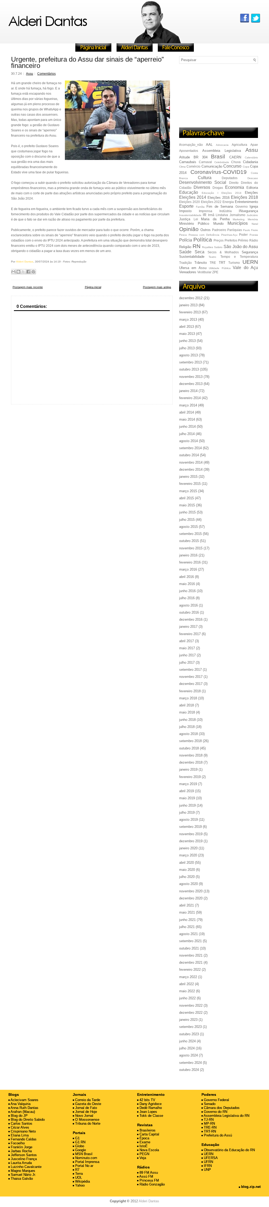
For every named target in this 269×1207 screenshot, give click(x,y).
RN (196, 246)
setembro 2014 (190, 448)
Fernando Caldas (23, 1139)
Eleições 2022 (211, 201)
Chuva (236, 162)
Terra (78, 1174)
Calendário (251, 157)
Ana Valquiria (20, 1104)
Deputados (229, 178)
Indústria (225, 211)
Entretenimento (246, 202)
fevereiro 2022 (190, 970)
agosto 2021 (188, 934)
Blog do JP (19, 1116)
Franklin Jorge (21, 1147)
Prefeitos (231, 240)
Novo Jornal (83, 1116)
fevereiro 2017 (190, 634)
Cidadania (250, 162)
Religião (185, 247)
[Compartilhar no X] (23, 271)
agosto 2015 (188, 527)
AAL (209, 145)
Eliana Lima (19, 1135)
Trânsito (200, 263)
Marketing (239, 219)
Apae (254, 144)
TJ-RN (208, 1120)
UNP (207, 1170)
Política (202, 240)
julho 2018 (187, 727)
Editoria (252, 188)
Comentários (46, 74)
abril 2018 (186, 705)
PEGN (143, 1154)
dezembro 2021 (191, 962)
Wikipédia (82, 1181)
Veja (142, 1158)
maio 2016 (187, 584)
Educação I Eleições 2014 (221, 192)
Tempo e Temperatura (239, 256)
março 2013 (188, 319)
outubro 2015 (189, 541)
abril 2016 (186, 577)
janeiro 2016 (188, 555)
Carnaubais (187, 162)
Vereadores (187, 272)
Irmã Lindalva (218, 215)
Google (80, 1150)
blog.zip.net (250, 1187)
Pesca (183, 234)
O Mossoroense (86, 1120)
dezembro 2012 (191, 298)
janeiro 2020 (188, 848)
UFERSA (210, 1158)
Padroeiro (219, 230)
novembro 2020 (191, 891)
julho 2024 (187, 1048)
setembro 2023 (190, 1027)
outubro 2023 (189, 1034)
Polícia (185, 240)
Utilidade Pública (219, 268)
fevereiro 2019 (190, 777)
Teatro (212, 256)
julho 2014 (187, 434)
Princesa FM (148, 1180)
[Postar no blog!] (18, 271)
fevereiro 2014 (190, 398)
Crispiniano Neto (23, 1131)
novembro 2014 (191, 462)
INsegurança (248, 211)
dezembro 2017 (191, 684)
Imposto (185, 211)
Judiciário (252, 215)
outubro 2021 (189, 948)
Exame (144, 1142)
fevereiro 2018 (190, 691)
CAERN (235, 157)
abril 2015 (186, 498)
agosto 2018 (188, 734)
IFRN (207, 1166)
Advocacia (222, 144)
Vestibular (204, 272)
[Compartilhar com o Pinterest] (33, 271)
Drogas (218, 187)
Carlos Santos (21, 1123)
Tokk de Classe (150, 1116)
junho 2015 (187, 512)
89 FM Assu (148, 1172)
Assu (29, 74)
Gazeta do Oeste (87, 1104)
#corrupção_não (191, 144)
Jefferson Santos (23, 1155)
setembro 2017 (190, 670)
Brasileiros (147, 1130)
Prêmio (243, 240)
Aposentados (188, 150)
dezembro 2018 (191, 762)
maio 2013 (187, 334)
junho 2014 (187, 426)
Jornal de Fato (85, 1108)
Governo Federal (216, 1100)
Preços (219, 240)
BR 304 (201, 157)
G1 (77, 1138)
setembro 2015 (190, 534)
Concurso (232, 166)
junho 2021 (187, 920)
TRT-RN (209, 1131)
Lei (196, 219)
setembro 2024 (190, 1063)
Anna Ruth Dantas (24, 1108)
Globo (79, 1146)
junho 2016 (187, 591)
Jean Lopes (147, 1112)
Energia (228, 201)
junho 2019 (187, 805)
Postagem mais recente (28, 287)
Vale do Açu (245, 267)
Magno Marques (22, 1171)
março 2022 (188, 977)
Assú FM (145, 1176)
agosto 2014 (188, 441)
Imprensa (205, 211)
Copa (246, 166)
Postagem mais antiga (157, 287)
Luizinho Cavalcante (26, 1167)
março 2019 (188, 784)
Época (143, 1138)
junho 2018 (187, 720)
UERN (250, 262)
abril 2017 (186, 641)
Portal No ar (83, 1166)
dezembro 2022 (191, 1013)
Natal (255, 223)
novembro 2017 (191, 677)
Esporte (186, 206)
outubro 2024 (189, 1070)
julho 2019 (187, 812)
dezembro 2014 (191, 469)
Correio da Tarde (87, 1100)
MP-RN (209, 1123)
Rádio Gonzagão (151, 1184)
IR (204, 215)
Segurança (250, 252)
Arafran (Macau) (22, 1112)
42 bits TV (146, 1100)
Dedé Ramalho (150, 1108)
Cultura (204, 177)
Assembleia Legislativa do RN (226, 1116)
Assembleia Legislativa (221, 151)
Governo (241, 206)
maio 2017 (187, 648)
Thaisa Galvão (21, 1179)
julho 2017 (187, 662)
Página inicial (93, 287)
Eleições (251, 193)
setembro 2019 (190, 827)
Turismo (234, 262)
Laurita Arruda (21, 1163)
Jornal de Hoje (85, 1112)
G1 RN (79, 1142)
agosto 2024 (188, 1055)
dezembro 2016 (191, 619)
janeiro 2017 (188, 627)
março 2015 (188, 491)
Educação (188, 192)
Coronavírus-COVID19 (218, 172)
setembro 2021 (190, 941)
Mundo (218, 224)
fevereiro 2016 (190, 562)
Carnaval (205, 162)
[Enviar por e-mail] (13, 271)
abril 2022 (186, 984)
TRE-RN (209, 1127)
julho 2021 (187, 927)
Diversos (202, 187)
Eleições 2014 (192, 197)
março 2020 (188, 855)
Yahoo (79, 1185)
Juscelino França (23, 1159)
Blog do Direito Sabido (27, 1120)
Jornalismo (237, 215)
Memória (253, 219)
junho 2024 (187, 1041)
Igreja (254, 206)
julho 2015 (187, 520)
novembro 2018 (191, 755)
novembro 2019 (191, 834)
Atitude (184, 157)
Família (200, 206)
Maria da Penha (215, 219)
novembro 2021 (191, 955)
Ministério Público (194, 224)
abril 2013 (186, 327)
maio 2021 (187, 912)
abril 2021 (186, 905)
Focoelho (17, 1143)
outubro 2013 (189, 369)
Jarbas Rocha (21, 1151)
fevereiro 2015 (190, 484)
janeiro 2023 (188, 1020)
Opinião (189, 229)
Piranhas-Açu (229, 234)
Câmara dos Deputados (221, 1108)
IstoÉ (143, 1146)
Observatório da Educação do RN (229, 1150)
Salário (218, 247)
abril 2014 (186, 412)
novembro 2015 (191, 548)
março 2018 (188, 698)
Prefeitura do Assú (217, 1135)
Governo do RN (215, 1112)
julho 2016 (187, 598)
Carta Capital (148, 1134)
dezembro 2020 (191, 898)
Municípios (237, 223)
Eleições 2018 (244, 197)
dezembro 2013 (191, 384)
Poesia (254, 234)
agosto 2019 (188, 820)
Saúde (185, 252)
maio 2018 (187, 712)
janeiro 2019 (188, 769)
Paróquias (234, 230)
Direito (234, 182)
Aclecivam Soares (24, 1100)
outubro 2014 (189, 455)
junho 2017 (187, 655)
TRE (213, 262)
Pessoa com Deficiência (204, 234)
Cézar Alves (19, 1127)
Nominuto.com (85, 1158)
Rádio (253, 240)
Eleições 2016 (218, 198)
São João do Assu (241, 246)
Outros (205, 230)
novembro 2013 (191, 377)
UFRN (208, 1162)
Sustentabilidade (191, 257)
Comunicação (211, 166)
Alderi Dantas (149, 1201)
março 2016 (188, 569)
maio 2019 (187, 798)
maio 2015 (187, 505)
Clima (182, 166)
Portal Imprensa (86, 1162)
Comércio (193, 166)
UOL (78, 1177)
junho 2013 (187, 341)
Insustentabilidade (190, 215)
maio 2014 (187, 419)
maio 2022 (187, 991)
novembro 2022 (191, 1005)
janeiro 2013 (188, 305)
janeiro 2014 (188, 391)
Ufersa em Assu (192, 268)
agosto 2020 (188, 884)
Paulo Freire (250, 230)
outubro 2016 (189, 612)
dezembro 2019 (191, 841)
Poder (243, 234)
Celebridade (221, 162)
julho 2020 (187, 877)
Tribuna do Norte (87, 1123)
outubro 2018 (189, 748)
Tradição (185, 262)
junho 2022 (187, 998)
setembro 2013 (190, 362)
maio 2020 (187, 870)
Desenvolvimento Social (202, 182)
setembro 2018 (190, 741)
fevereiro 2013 (190, 312)
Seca (199, 252)
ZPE (215, 272)
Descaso (252, 178)
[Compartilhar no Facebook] (28, 271)
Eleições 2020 (189, 201)
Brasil (218, 156)
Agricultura (239, 144)
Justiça (184, 219)
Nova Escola (148, 1150)
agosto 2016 (188, 605)
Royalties (207, 247)
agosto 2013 (188, 355)
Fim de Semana (219, 206)
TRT (222, 263)
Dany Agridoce (150, 1104)
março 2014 (188, 405)
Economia (234, 187)
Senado (209, 1104)
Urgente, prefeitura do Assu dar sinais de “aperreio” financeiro (87, 62)
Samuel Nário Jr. (23, 1175)
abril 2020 (186, 863)
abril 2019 (186, 791)
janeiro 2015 (188, 477)
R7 (76, 1170)
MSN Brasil (83, 1154)
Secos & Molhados (223, 252)
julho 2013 (187, 348)
